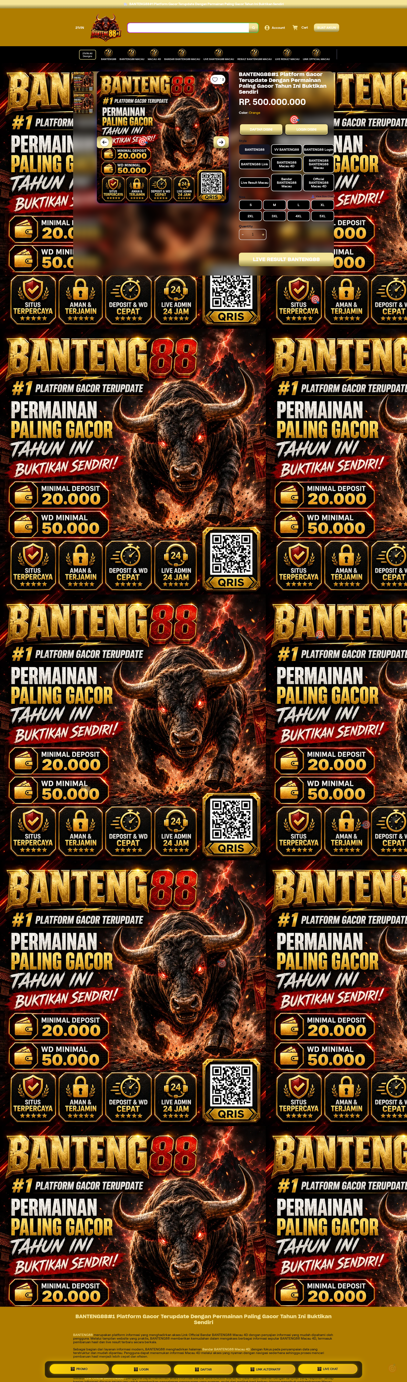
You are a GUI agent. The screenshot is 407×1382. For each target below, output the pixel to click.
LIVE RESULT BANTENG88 (286, 259)
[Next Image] (221, 142)
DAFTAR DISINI (261, 129)
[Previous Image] (104, 142)
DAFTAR (206, 1369)
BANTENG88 (83, 1335)
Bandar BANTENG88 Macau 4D (226, 1349)
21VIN (79, 27)
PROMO (82, 1369)
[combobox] (188, 28)
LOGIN (144, 1369)
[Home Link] (106, 28)
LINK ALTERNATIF (268, 1369)
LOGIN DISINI (306, 129)
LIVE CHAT (330, 1369)
